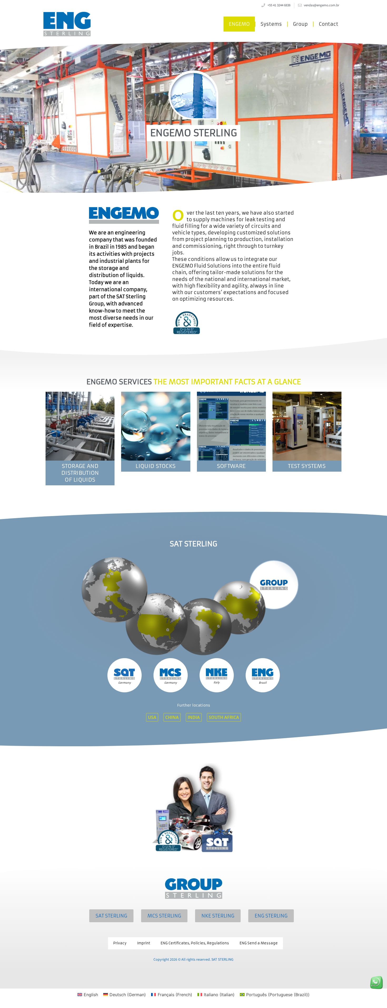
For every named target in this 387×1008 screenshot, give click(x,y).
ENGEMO (239, 24)
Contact (328, 24)
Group (300, 24)
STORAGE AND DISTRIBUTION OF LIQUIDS (80, 473)
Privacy (120, 943)
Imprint (143, 943)
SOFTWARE (231, 466)
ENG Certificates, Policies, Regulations (195, 943)
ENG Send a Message (259, 943)
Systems (271, 24)
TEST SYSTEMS (307, 466)
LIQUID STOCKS (156, 466)
